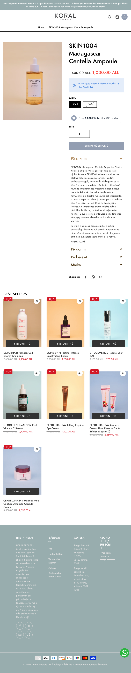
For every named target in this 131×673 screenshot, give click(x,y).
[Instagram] (29, 626)
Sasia (71, 126)
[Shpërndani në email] (100, 277)
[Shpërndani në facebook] (85, 277)
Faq (50, 548)
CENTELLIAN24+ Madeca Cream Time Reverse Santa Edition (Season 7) (105, 428)
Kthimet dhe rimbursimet (54, 575)
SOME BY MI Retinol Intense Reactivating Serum (63, 354)
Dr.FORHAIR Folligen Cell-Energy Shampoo (18, 354)
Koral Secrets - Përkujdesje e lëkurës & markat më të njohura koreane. (70, 664)
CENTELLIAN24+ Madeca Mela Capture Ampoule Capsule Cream (21, 504)
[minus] (72, 133)
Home (41, 27)
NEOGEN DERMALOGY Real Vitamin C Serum (20, 426)
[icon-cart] (117, 16)
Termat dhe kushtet (54, 561)
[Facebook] (20, 626)
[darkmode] (124, 17)
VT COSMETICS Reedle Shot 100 (106, 354)
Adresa (52, 568)
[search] (109, 16)
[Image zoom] (32, 81)
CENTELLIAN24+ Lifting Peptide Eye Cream (65, 426)
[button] (96, 146)
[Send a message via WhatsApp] (124, 653)
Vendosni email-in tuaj (106, 556)
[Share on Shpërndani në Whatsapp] (93, 277)
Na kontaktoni (55, 554)
